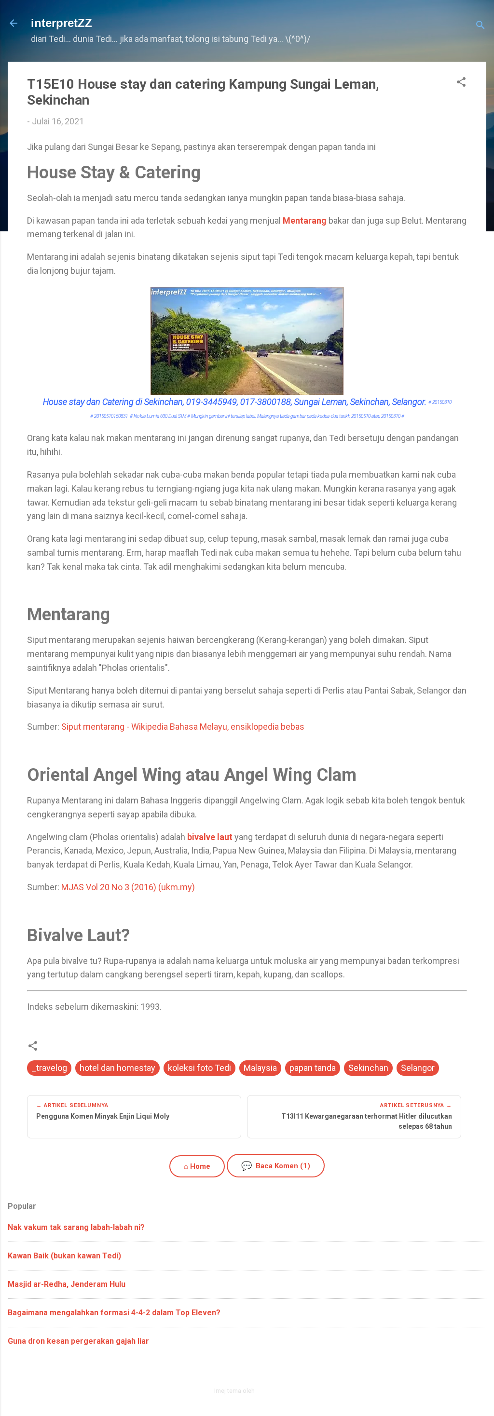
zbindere (268, 1390)
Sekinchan (368, 1068)
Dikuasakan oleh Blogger (253, 1370)
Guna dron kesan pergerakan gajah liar (78, 1341)
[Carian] (480, 26)
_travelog (49, 1068)
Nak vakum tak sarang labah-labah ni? (76, 1227)
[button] (461, 83)
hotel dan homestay (117, 1068)
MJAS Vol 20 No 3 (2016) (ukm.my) (128, 887)
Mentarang (305, 220)
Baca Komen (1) (275, 1166)
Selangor (418, 1068)
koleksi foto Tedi (199, 1068)
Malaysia (260, 1068)
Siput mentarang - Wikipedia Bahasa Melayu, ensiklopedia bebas (182, 726)
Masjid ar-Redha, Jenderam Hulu (66, 1284)
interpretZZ (61, 22)
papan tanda (312, 1068)
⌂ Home (197, 1166)
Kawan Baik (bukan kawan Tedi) (64, 1255)
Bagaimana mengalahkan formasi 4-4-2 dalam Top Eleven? (114, 1312)
